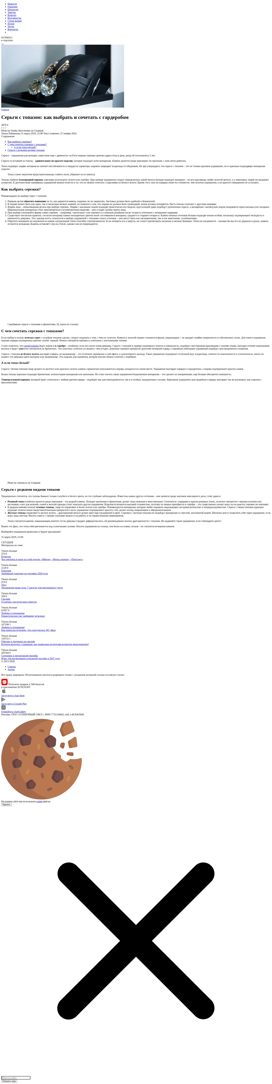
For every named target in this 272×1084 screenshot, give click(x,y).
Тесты (11, 26)
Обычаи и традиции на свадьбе (18, 641)
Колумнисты (14, 18)
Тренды (12, 12)
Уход (3, 585)
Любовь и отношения (12, 613)
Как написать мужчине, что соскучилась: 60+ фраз (28, 630)
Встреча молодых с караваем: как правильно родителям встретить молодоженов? (45, 644)
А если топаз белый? (25, 147)
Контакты (13, 29)
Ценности (13, 9)
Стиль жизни (15, 21)
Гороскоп (12, 6)
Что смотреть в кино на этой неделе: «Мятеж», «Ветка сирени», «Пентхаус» (42, 559)
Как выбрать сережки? (20, 141)
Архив (11, 669)
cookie (39, 801)
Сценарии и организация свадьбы (19, 655)
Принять (6, 804)
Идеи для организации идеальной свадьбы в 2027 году (30, 658)
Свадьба (5, 599)
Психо (11, 23)
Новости (12, 4)
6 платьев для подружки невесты (19, 602)
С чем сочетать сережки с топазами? (27, 144)
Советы (12, 666)
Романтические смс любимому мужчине (23, 616)
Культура (6, 556)
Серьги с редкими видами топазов (26, 150)
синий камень (31, 345)
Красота (12, 15)
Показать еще (9, 1081)
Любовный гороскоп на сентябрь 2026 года (24, 573)
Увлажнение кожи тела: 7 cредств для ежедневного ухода (32, 587)
